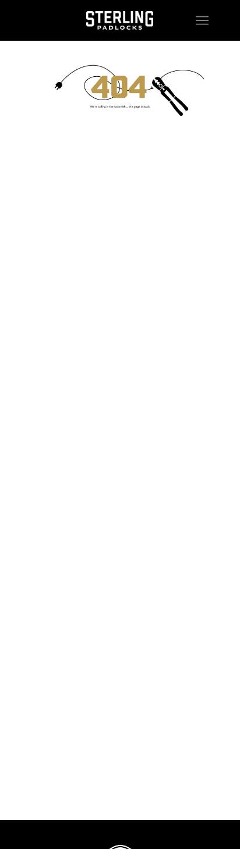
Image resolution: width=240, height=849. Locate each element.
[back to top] (212, 821)
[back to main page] (119, 20)
